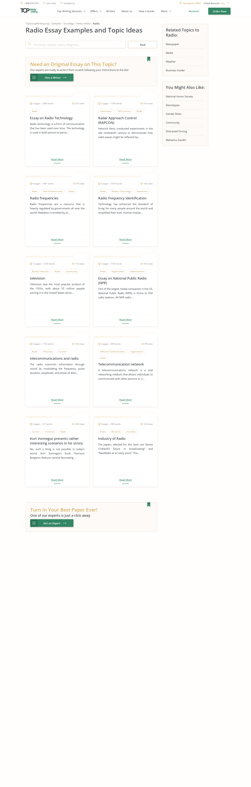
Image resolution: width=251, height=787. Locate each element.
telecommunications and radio (54, 358)
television (37, 278)
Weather (171, 61)
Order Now (219, 11)
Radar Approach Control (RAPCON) (117, 120)
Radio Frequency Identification (122, 198)
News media (83, 23)
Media (169, 53)
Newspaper (172, 44)
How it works (147, 11)
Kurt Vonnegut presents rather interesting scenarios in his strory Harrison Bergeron (56, 440)
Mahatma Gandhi (176, 140)
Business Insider (175, 70)
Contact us (69, 3)
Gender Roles (174, 114)
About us (126, 11)
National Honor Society (179, 96)
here (222, 3)
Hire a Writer (53, 77)
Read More (57, 159)
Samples (56, 23)
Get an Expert (51, 523)
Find (142, 44)
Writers (110, 11)
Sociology (69, 23)
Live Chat (51, 3)
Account (194, 11)
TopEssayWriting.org (37, 23)
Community (173, 122)
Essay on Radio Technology (51, 118)
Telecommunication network (121, 364)
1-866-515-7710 (31, 3)
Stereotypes (173, 105)
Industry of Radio (112, 438)
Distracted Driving (176, 131)
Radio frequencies (44, 198)
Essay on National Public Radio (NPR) (122, 280)
